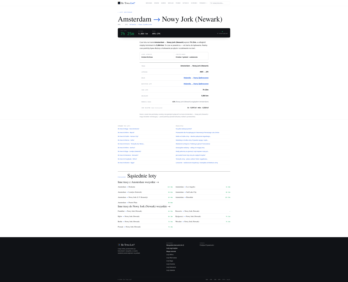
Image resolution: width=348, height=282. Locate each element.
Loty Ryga (169, 261)
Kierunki (194, 3)
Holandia (133, 24)
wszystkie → (152, 182)
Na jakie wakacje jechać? (184, 129)
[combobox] (219, 3)
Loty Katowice (171, 267)
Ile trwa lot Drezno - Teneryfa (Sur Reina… (131, 144)
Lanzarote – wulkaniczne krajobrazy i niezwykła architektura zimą (197, 163)
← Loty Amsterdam (125, 12)
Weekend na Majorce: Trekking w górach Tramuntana (193, 144)
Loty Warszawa (171, 258)
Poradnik (203, 3)
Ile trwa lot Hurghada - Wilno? (127, 159)
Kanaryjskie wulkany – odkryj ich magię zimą (190, 147)
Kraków (156, 3)
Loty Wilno (170, 255)
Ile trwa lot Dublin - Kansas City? (128, 136)
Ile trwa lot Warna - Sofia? (126, 140)
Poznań (178, 3)
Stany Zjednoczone (145, 24)
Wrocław (170, 3)
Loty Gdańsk (170, 270)
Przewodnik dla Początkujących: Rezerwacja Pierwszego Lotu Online (197, 132)
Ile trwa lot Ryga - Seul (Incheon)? (128, 129)
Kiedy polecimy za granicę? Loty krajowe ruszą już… (192, 151)
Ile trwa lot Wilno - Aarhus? (126, 147)
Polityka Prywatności (207, 245)
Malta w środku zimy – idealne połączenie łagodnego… (193, 136)
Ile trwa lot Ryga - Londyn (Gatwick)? (129, 151)
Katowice (186, 3)
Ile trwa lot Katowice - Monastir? (128, 155)
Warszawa (149, 3)
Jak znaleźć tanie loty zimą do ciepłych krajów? (190, 155)
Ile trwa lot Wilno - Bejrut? (126, 132)
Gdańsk (163, 3)
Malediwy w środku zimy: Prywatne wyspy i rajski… (192, 140)
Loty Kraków (170, 264)
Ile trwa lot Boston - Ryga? (126, 163)
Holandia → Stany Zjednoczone (196, 84)
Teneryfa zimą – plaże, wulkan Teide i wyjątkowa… (192, 159)
